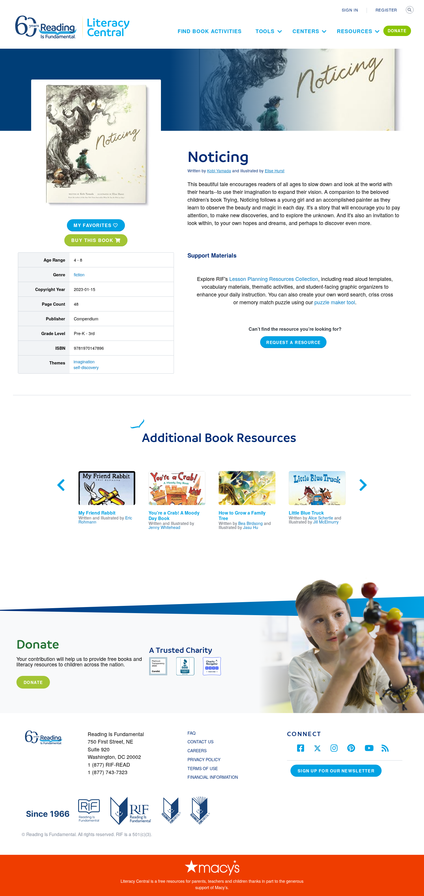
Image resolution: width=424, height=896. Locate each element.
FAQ (191, 733)
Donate (33, 682)
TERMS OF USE (205, 768)
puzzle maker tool (334, 302)
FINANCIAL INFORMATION (212, 777)
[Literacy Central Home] (108, 18)
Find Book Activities (210, 31)
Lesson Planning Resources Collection (273, 278)
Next (363, 485)
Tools (265, 31)
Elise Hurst (274, 170)
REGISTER (386, 10)
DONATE (397, 30)
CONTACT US (202, 741)
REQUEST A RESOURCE (293, 342)
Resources (354, 31)
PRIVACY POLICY (203, 759)
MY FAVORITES (93, 225)
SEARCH (410, 10)
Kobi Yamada (219, 170)
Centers (305, 31)
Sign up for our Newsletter (336, 771)
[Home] (50, 18)
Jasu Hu (250, 527)
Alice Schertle (320, 518)
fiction (79, 274)
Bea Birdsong (250, 523)
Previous (61, 485)
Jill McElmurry (326, 522)
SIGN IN (350, 10)
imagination (84, 361)
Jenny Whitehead (164, 527)
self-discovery (86, 367)
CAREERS (197, 750)
